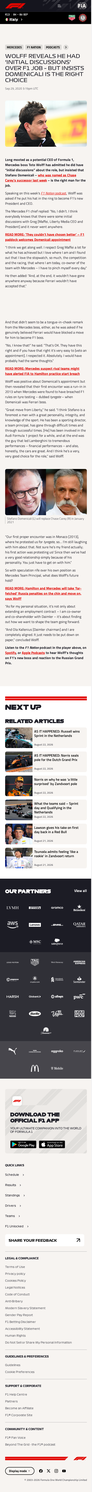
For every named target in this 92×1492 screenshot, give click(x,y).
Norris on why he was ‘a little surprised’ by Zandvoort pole (55, 781)
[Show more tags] (65, 47)
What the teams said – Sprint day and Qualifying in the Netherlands (56, 807)
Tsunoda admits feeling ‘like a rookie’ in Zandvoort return (56, 853)
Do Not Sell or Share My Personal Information (38, 1342)
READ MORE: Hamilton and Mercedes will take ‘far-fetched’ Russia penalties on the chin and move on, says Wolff (43, 593)
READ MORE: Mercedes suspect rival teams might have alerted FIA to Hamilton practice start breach (42, 371)
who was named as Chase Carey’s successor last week (40, 178)
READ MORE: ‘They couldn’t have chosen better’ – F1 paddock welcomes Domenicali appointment (44, 237)
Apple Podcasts (33, 652)
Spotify (10, 652)
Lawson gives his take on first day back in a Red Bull (56, 829)
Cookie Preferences (19, 1372)
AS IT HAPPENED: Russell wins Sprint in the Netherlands (57, 733)
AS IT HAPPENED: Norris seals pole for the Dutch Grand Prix (56, 757)
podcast (53, 193)
